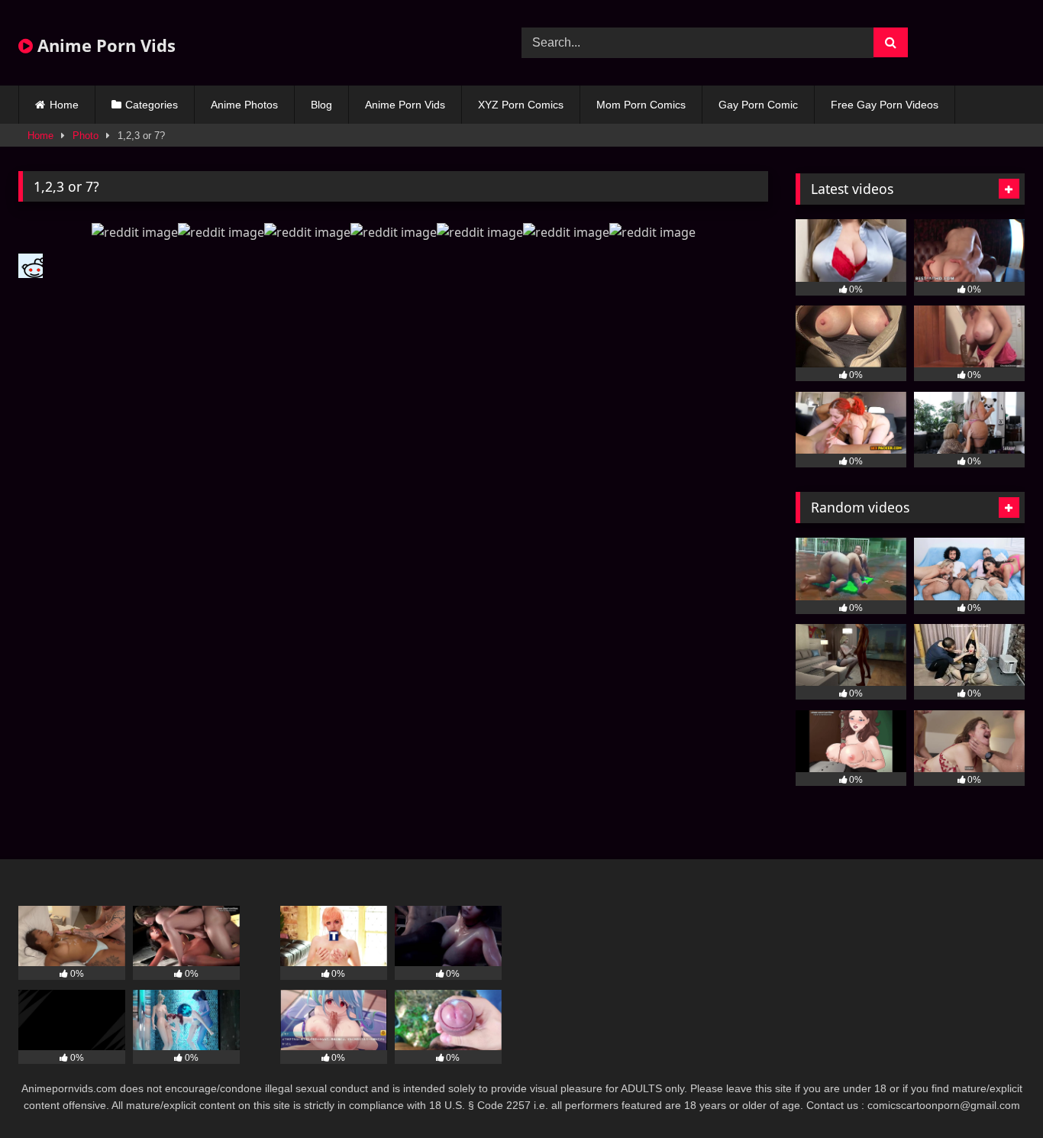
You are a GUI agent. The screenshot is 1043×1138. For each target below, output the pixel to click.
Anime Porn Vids (104, 45)
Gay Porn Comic (758, 105)
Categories (151, 105)
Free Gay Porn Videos (884, 105)
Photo (85, 135)
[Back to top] (995, 1092)
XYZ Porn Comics (520, 105)
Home (64, 105)
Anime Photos (244, 105)
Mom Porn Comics (641, 105)
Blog (321, 105)
